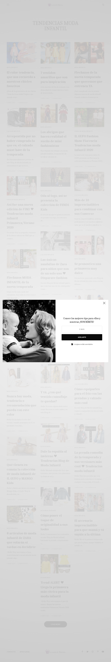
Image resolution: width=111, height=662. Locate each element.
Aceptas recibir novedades (83, 344)
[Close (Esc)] (104, 304)
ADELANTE (82, 337)
